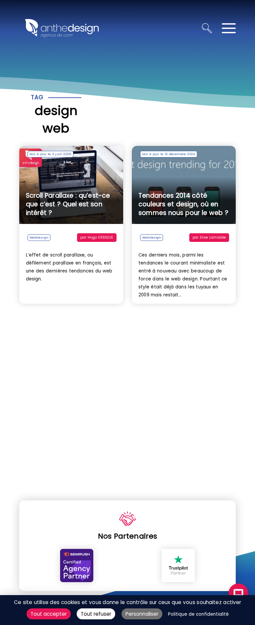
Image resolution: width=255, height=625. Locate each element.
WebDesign (39, 237)
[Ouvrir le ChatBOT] (238, 593)
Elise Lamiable (213, 237)
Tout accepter (49, 613)
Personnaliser (142, 613)
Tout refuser (96, 613)
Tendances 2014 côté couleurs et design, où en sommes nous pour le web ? (183, 204)
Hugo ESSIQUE (100, 237)
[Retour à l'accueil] (61, 28)
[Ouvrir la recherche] (207, 28)
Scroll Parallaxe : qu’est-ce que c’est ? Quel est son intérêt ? (68, 204)
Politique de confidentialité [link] (198, 614)
